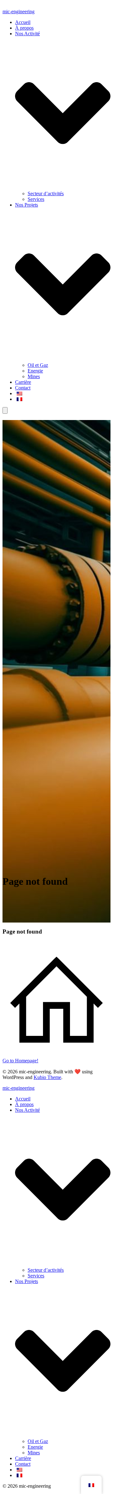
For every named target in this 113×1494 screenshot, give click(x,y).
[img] (62, 1189)
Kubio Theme (47, 1077)
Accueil (22, 22)
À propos (24, 28)
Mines (34, 376)
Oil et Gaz (38, 365)
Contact (22, 387)
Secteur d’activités (46, 193)
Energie (35, 370)
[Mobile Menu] (5, 410)
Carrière (23, 382)
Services (36, 199)
